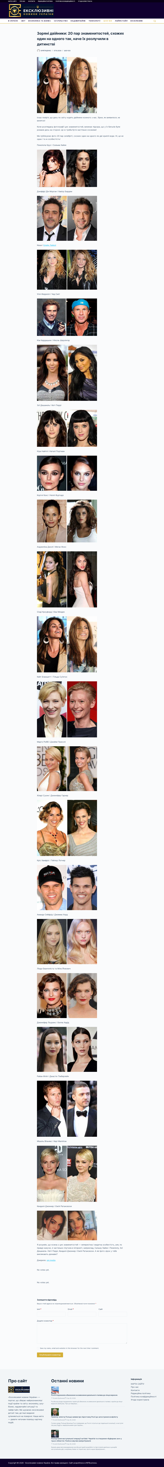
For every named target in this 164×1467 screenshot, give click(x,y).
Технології (94, 21)
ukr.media (51, 1260)
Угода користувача (85, 1)
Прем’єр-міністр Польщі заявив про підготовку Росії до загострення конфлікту (84, 1417)
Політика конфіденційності (65, 1)
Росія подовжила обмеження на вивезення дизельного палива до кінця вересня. (84, 1395)
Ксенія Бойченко (59, 1398)
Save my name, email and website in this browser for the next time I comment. (69, 1348)
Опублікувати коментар (50, 1355)
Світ (23, 21)
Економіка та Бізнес (39, 21)
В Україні (13, 21)
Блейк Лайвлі (49, 245)
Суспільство (61, 21)
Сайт (101, 1309)
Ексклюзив (137, 21)
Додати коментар (45, 1321)
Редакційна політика (45, 1)
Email (71, 1309)
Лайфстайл (121, 21)
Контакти (31, 1)
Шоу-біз (107, 21)
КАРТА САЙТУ (12, 1)
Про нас (22, 1)
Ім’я (39, 1309)
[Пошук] (155, 21)
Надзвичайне (78, 21)
